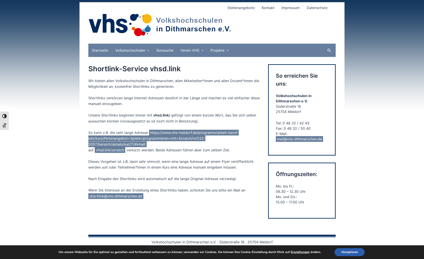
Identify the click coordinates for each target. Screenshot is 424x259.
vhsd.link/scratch (110, 150)
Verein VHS (189, 50)
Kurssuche (165, 50)
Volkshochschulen (130, 50)
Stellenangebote (241, 8)
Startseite (100, 50)
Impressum (291, 8)
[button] (147, 50)
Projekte (217, 50)
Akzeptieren (349, 252)
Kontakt (268, 8)
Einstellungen (300, 252)
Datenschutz (317, 8)
